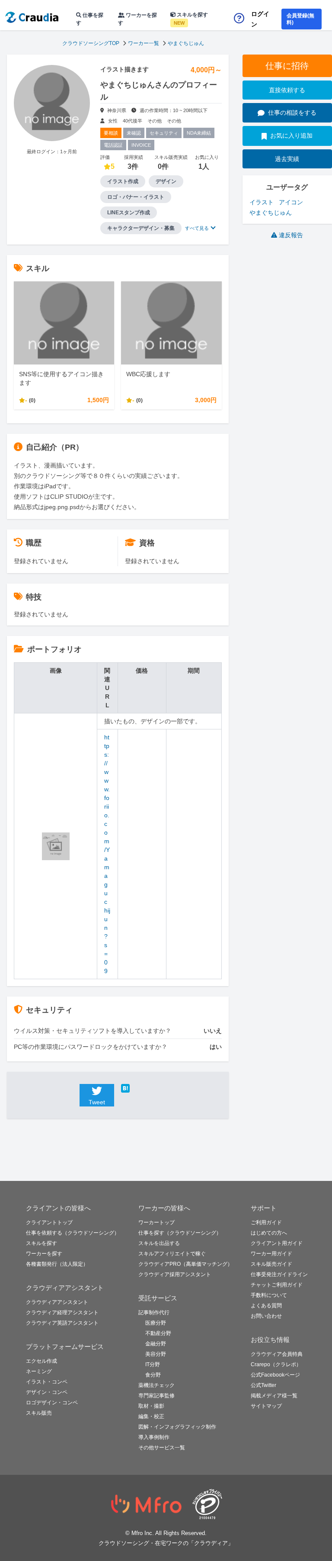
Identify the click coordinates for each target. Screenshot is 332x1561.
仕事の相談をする (292, 112)
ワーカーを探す (137, 19)
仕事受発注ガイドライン (279, 1274)
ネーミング (39, 1371)
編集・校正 (151, 1416)
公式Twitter (263, 1385)
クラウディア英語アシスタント (62, 1323)
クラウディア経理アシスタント (62, 1312)
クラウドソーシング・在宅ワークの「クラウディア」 (166, 1543)
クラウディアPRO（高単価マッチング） (185, 1264)
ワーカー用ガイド (271, 1254)
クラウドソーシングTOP (90, 43)
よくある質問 (266, 1306)
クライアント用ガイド (277, 1243)
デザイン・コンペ (46, 1392)
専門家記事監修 (156, 1396)
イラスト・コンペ (46, 1382)
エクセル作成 (41, 1361)
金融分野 (155, 1344)
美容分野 (155, 1354)
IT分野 (152, 1364)
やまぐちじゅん (186, 43)
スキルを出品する (159, 1243)
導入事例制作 (153, 1437)
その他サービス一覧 (161, 1448)
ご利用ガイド (266, 1222)
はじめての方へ (269, 1233)
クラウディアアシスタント (57, 1302)
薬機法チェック (156, 1385)
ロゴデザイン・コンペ (52, 1403)
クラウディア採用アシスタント (174, 1274)
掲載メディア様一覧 (274, 1396)
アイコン (291, 202)
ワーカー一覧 (143, 43)
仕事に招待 (287, 66)
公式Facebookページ (275, 1375)
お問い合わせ (266, 1316)
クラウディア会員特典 (277, 1354)
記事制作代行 (153, 1312)
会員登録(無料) (300, 19)
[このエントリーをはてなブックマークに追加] (138, 1088)
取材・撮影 (151, 1406)
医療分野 (155, 1323)
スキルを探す (191, 19)
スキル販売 (39, 1413)
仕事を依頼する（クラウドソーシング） (72, 1233)
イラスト (261, 202)
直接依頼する (287, 90)
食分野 (153, 1375)
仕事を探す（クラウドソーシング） (179, 1233)
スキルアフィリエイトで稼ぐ (172, 1254)
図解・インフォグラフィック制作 (177, 1427)
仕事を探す (89, 19)
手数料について (269, 1295)
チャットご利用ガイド (277, 1285)
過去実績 (287, 158)
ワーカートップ (156, 1222)
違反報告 (291, 235)
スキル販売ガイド (271, 1264)
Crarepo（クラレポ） (276, 1364)
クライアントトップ (49, 1222)
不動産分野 (158, 1333)
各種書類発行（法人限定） (57, 1264)
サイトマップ (266, 1406)
